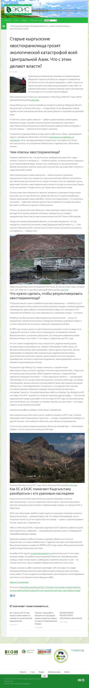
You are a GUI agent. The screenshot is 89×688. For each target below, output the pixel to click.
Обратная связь (36, 20)
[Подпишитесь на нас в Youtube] (79, 679)
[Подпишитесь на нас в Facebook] (83, 679)
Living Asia (34, 100)
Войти (66, 672)
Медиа (24, 20)
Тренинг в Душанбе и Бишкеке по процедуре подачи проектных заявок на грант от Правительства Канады (46, 618)
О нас (16, 20)
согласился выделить (40, 553)
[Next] (30, 652)
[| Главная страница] (17, 9)
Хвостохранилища (59, 26)
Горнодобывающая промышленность (29, 26)
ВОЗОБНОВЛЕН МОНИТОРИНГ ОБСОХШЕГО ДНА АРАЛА (71, 615)
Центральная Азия (19, 29)
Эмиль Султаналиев (19, 582)
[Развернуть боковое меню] (4, 26)
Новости (7, 20)
